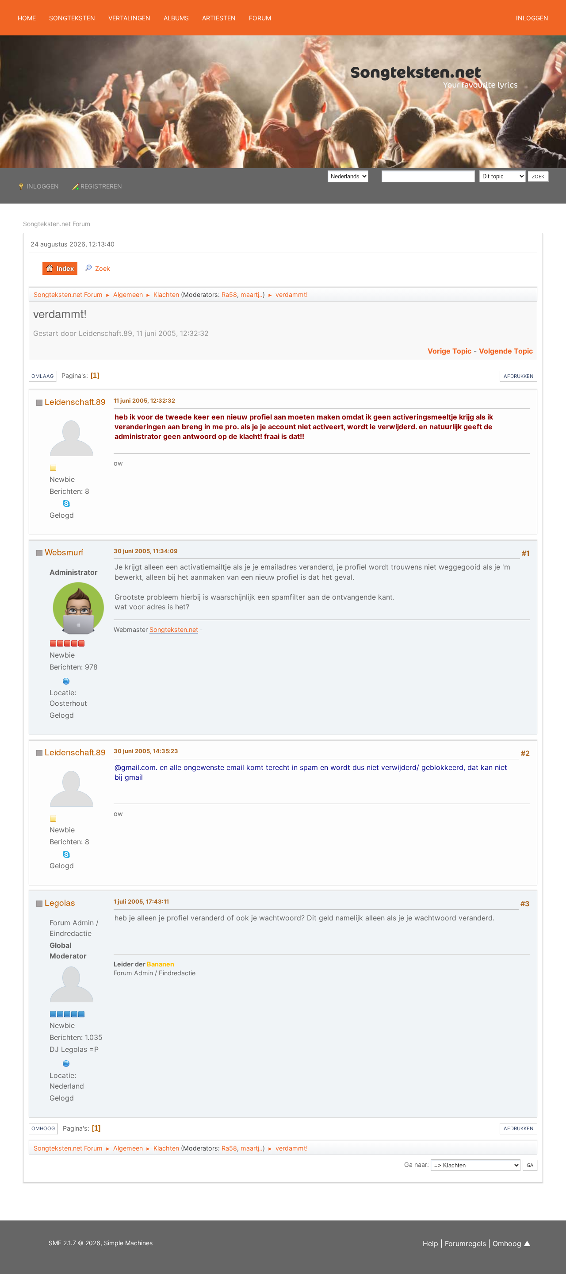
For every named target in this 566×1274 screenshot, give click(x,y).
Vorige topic (449, 350)
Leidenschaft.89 (75, 401)
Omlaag (42, 376)
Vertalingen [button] (129, 18)
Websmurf (64, 552)
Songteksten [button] (72, 18)
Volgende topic (506, 350)
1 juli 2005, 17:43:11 (141, 901)
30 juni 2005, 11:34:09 (146, 550)
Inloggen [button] (532, 18)
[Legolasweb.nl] (66, 1062)
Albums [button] (176, 18)
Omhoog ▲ (512, 1243)
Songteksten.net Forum (56, 223)
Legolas (60, 902)
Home (27, 18)
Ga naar (415, 1164)
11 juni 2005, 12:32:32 (144, 400)
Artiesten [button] (219, 18)
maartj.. (252, 294)
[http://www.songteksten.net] (66, 680)
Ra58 (229, 294)
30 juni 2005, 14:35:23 (146, 750)
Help (430, 1243)
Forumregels (465, 1243)
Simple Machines (128, 1243)
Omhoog (43, 1128)
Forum (260, 18)
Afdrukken (518, 376)
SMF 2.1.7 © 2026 (74, 1243)
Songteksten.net (173, 629)
